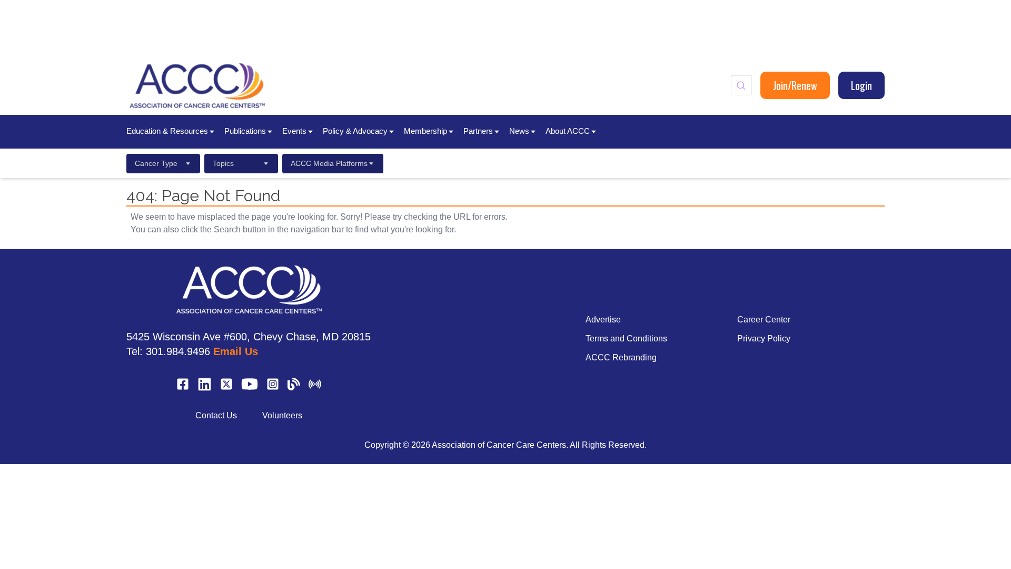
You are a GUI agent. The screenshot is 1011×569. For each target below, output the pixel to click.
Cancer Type (156, 163)
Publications (245, 130)
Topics (223, 163)
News (519, 130)
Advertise (603, 319)
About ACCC (568, 130)
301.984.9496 (178, 351)
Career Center (763, 319)
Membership (425, 130)
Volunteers (282, 415)
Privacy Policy (763, 338)
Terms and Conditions (626, 338)
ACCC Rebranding (621, 357)
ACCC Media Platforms (329, 163)
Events (294, 130)
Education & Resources (167, 130)
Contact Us (216, 415)
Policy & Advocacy (355, 130)
